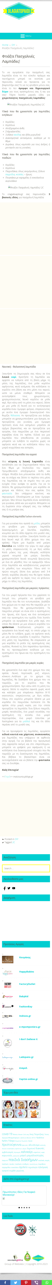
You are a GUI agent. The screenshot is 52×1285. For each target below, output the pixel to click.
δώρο (5, 91)
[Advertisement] (26, 228)
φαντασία (7, 493)
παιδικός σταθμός (22, 1164)
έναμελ (23, 1067)
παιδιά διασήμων (23, 1159)
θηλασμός (17, 1152)
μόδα (37, 523)
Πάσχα (11, 1140)
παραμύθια (6, 1167)
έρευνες (25, 1145)
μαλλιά (26, 721)
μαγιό (23, 1155)
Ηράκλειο (40, 1137)
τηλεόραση (43, 1167)
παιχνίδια (10, 174)
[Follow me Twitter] (9, 889)
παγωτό (5, 1160)
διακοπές (40, 1148)
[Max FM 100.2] (20, 1236)
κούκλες (19, 174)
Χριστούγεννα (11, 1144)
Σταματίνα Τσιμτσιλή (21, 1141)
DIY (16, 839)
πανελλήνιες (34, 1164)
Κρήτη (4, 1140)
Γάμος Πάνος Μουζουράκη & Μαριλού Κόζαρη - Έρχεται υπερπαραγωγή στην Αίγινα (23, 1194)
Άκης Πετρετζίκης (37, 1134)
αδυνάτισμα (34, 1145)
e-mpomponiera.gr (30, 1026)
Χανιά (30, 1141)
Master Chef (22, 1134)
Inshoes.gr (25, 1015)
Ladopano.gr (26, 1057)
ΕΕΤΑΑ (34, 1138)
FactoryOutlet (27, 983)
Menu (28, 35)
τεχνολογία (32, 1167)
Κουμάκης (25, 957)
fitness (15, 1134)
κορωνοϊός (7, 1155)
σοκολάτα (14, 1167)
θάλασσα (15, 415)
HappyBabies (26, 971)
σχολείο (23, 1167)
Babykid (23, 996)
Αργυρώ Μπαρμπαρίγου (11, 1138)
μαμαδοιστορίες (35, 1155)
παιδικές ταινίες (8, 1164)
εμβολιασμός (8, 1152)
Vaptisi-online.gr (28, 1079)
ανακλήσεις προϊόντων (14, 1149)
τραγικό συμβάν (9, 1170)
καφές (43, 1152)
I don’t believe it (28, 1039)
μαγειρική (16, 1156)
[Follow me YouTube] (14, 889)
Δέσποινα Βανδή (25, 1138)
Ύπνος (46, 1134)
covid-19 (7, 1134)
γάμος (24, 1149)
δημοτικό (31, 1148)
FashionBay (25, 1006)
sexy (27, 1134)
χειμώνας (20, 1170)
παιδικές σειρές (44, 1160)
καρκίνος (37, 1152)
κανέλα (17, 134)
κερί (13, 376)
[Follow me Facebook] (4, 889)
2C (13, 842)
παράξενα (41, 1164)
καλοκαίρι (27, 1152)
